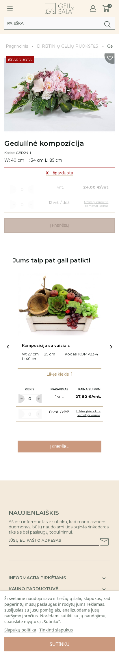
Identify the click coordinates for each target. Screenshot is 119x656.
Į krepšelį (60, 446)
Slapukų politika (20, 630)
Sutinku (60, 644)
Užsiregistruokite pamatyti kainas (88, 413)
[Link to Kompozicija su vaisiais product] (59, 304)
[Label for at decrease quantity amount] (21, 398)
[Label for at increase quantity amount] (39, 398)
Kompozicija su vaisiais (46, 345)
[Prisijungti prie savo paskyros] (93, 8)
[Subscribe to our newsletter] (104, 542)
